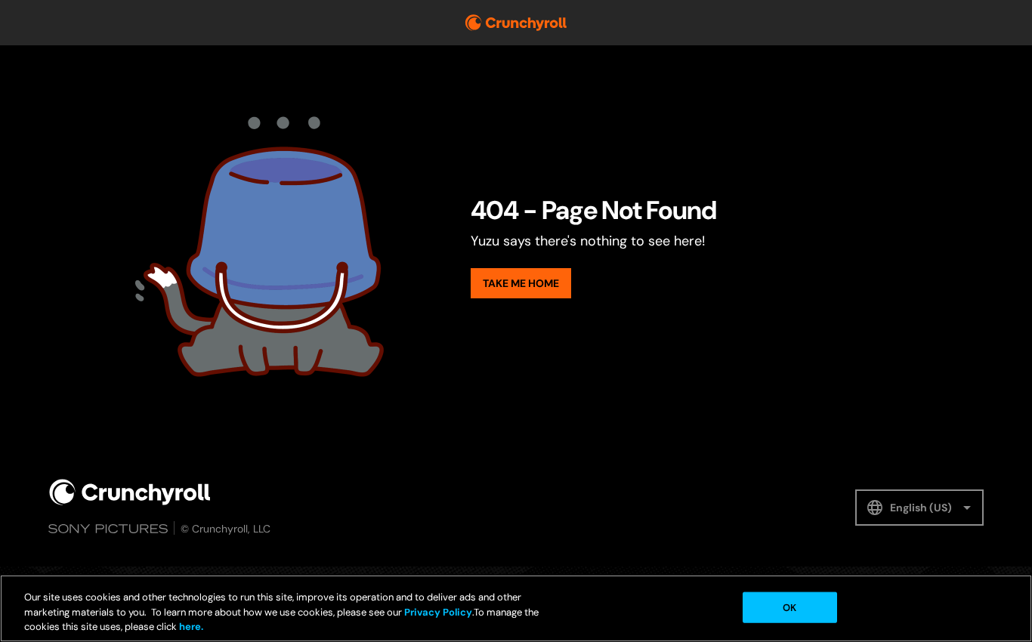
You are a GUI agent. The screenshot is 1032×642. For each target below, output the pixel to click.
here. (190, 626)
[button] (919, 507)
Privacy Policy (438, 612)
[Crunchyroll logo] (516, 22)
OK (789, 606)
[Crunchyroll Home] (130, 492)
